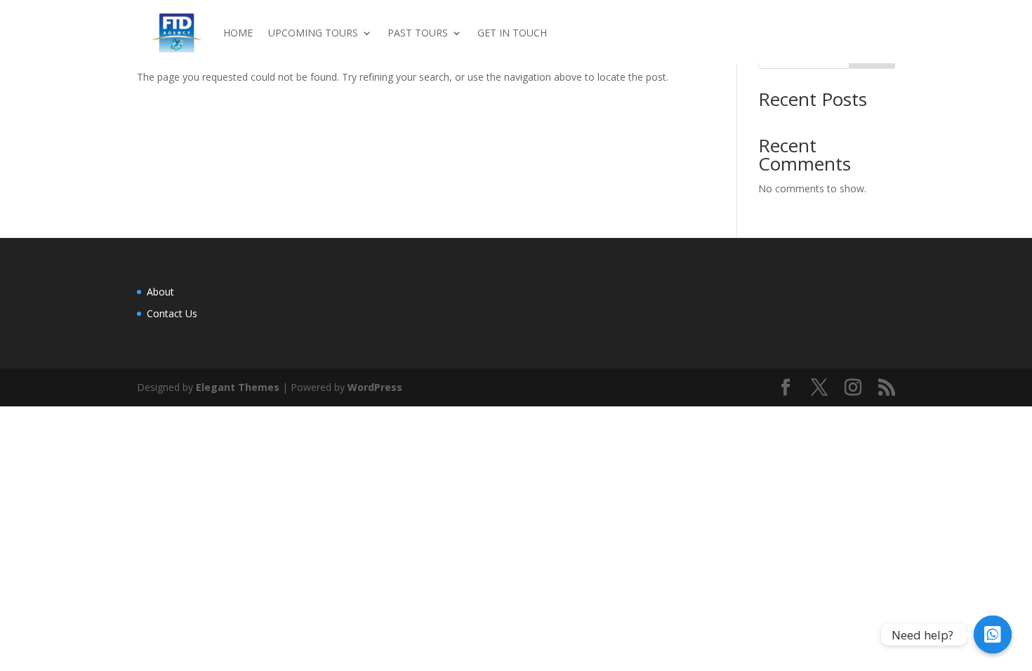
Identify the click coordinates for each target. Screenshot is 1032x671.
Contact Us (172, 313)
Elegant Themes (237, 387)
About (160, 291)
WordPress (375, 387)
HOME (238, 32)
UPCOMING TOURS (313, 32)
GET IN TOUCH (512, 32)
